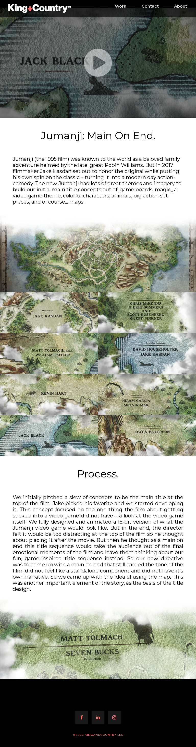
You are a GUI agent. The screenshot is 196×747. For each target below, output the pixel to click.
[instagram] (114, 717)
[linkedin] (98, 717)
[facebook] (81, 717)
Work (120, 6)
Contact (150, 6)
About (180, 6)
